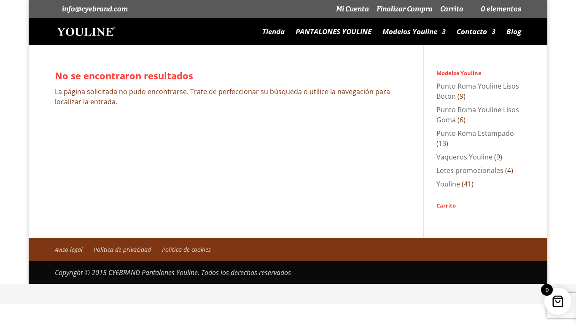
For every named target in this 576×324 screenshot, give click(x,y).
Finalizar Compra (405, 9)
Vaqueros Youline (464, 157)
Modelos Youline (409, 32)
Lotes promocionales (469, 170)
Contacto (472, 32)
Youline (448, 184)
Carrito (451, 9)
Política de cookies (186, 250)
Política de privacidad (122, 250)
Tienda (273, 32)
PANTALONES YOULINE (333, 32)
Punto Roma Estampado (475, 133)
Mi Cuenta (352, 9)
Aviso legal (69, 250)
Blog (513, 32)
